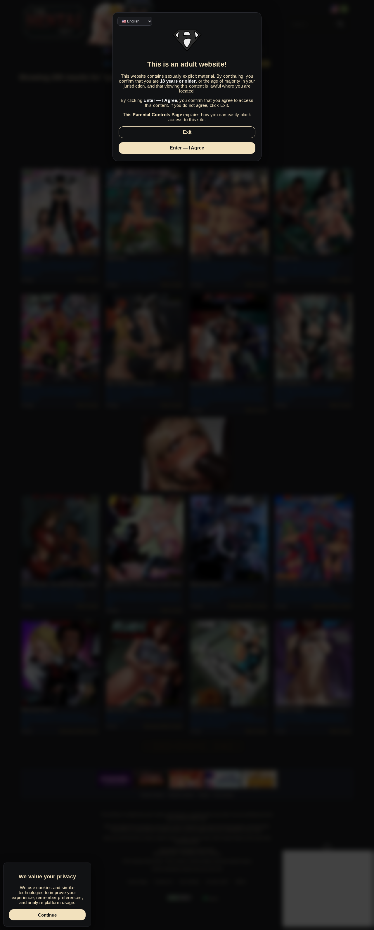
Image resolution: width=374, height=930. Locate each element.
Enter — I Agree (187, 147)
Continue (47, 914)
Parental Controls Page (157, 114)
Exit (187, 132)
